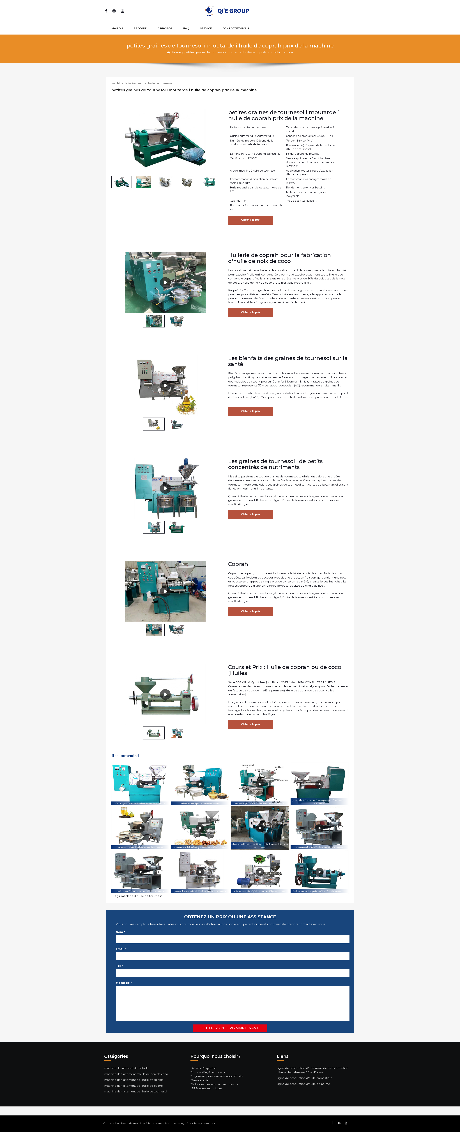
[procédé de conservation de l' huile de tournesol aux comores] (200, 872)
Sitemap (209, 1123)
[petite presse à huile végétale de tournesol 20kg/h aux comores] (260, 872)
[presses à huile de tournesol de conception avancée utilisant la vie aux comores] (320, 784)
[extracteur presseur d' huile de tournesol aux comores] (140, 828)
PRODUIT (140, 28)
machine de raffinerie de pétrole (126, 1068)
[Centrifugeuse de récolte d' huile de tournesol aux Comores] (140, 784)
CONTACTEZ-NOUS (235, 28)
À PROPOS (164, 28)
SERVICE (206, 28)
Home (176, 52)
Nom (120, 932)
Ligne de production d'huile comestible (304, 1078)
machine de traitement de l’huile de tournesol (135, 1091)
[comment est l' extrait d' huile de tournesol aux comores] (320, 828)
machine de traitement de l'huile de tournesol (141, 83)
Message (124, 983)
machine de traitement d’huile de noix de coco (136, 1074)
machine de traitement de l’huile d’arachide (134, 1079)
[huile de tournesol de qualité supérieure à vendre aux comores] (320, 872)
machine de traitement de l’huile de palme (133, 1085)
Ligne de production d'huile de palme (303, 1084)
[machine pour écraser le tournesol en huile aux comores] (140, 872)
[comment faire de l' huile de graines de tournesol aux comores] (200, 828)
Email (121, 949)
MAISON (117, 28)
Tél (119, 966)
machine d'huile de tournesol (142, 896)
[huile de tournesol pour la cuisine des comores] (200, 784)
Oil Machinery (193, 1123)
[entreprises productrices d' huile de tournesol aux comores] (260, 784)
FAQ (186, 28)
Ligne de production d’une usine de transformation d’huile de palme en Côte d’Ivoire (312, 1070)
